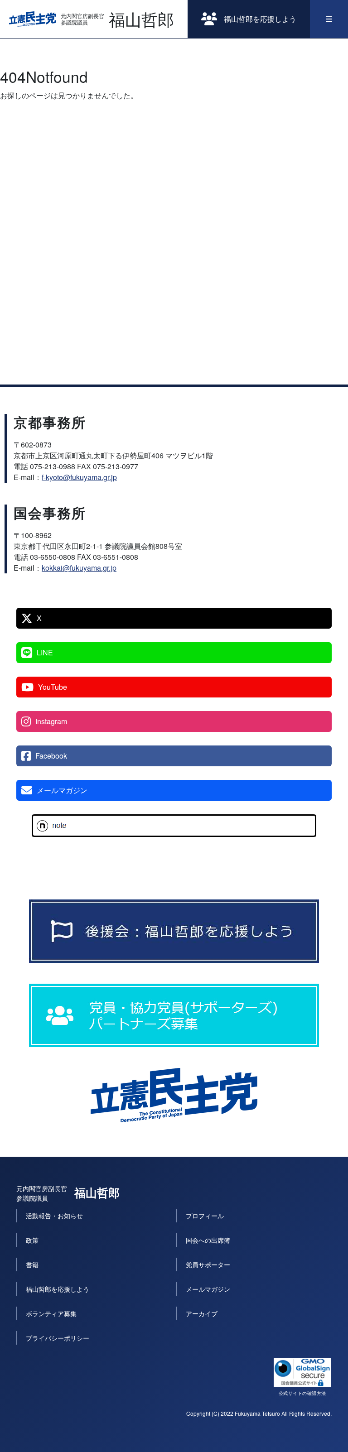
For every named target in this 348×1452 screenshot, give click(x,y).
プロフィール (205, 1215)
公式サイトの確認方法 (302, 1393)
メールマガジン (62, 790)
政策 (32, 1240)
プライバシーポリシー (57, 1337)
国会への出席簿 (208, 1240)
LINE (45, 652)
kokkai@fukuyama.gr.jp (79, 568)
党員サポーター (208, 1264)
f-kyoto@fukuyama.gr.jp (79, 477)
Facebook (51, 755)
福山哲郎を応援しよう (260, 19)
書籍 (32, 1264)
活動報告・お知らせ (54, 1215)
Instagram (51, 721)
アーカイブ (202, 1313)
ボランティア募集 (51, 1313)
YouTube (52, 687)
